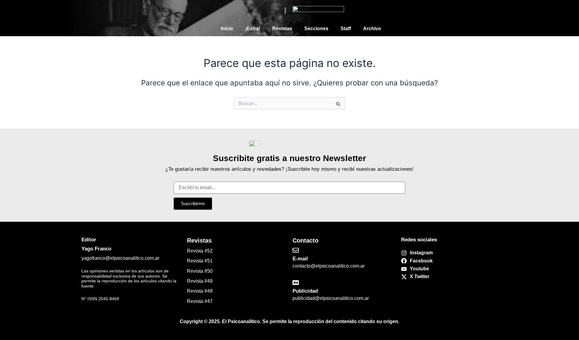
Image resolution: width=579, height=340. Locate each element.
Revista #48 (200, 291)
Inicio (227, 28)
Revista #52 (200, 250)
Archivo (372, 28)
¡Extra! (252, 28)
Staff (345, 28)
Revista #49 (200, 281)
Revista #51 (200, 260)
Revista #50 (200, 271)
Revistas (282, 28)
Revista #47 (200, 301)
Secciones (316, 28)
